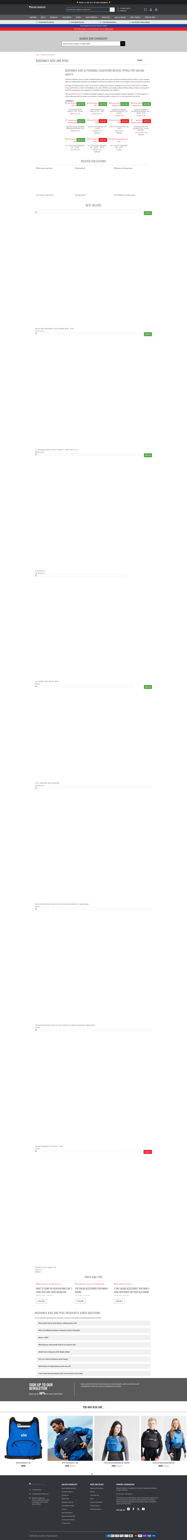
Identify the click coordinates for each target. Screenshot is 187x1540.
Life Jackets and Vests (54, 181)
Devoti (78, 17)
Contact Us (65, 1495)
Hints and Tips (93, 1277)
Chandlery (54, 17)
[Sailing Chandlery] (37, 7)
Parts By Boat (150, 17)
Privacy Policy (66, 1523)
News (92, 1499)
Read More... (70, 101)
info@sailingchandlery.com (40, 1494)
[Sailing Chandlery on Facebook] (133, 1509)
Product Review (95, 1506)
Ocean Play (106, 17)
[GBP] (145, 10)
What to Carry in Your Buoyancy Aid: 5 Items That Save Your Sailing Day (54, 1290)
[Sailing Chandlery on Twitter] (138, 1509)
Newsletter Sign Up (67, 1502)
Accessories (67, 17)
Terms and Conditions (68, 1519)
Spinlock (138, 85)
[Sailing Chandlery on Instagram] (128, 1509)
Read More (41, 1301)
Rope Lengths (135, 17)
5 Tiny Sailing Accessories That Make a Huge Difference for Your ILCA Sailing (131, 1290)
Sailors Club (109, 29)
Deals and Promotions (97, 1488)
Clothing (33, 17)
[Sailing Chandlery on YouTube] (143, 1509)
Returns (64, 1509)
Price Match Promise (68, 1506)
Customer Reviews (67, 1492)
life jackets (78, 94)
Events (92, 1492)
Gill (125, 85)
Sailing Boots (93, 181)
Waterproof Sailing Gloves (132, 181)
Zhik (122, 85)
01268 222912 (125, 8)
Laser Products (92, 17)
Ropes (43, 17)
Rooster (129, 85)
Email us (123, 11)
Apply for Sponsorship (68, 1516)
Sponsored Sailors (67, 1512)
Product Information (96, 1502)
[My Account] (151, 9)
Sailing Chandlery (39, 1536)
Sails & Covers (120, 17)
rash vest (119, 96)
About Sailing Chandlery (69, 1488)
